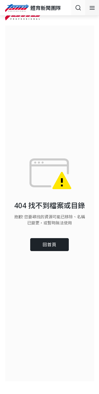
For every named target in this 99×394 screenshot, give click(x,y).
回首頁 (49, 245)
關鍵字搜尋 (78, 7)
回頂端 (89, 349)
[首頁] (17, 8)
